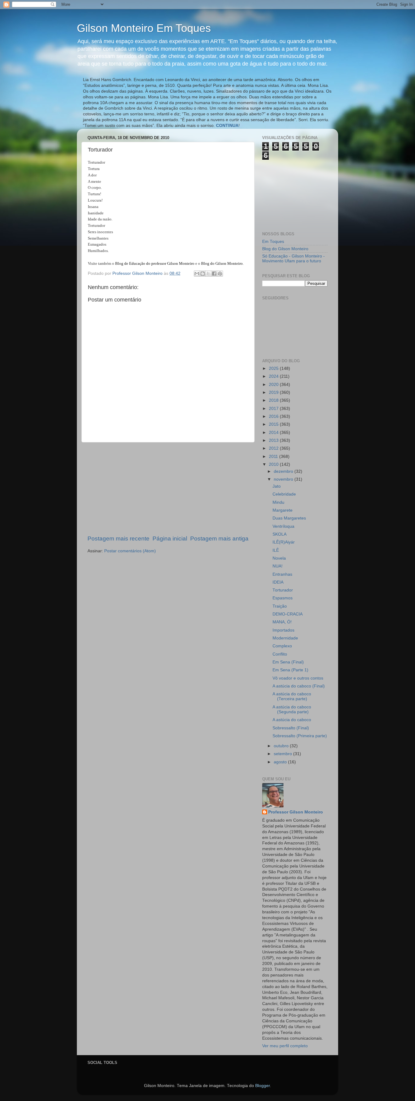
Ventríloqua (283, 526)
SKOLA (279, 534)
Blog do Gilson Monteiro (285, 249)
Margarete (283, 510)
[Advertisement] (168, 489)
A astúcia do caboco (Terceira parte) (292, 696)
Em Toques (273, 241)
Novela (279, 558)
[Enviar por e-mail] (197, 274)
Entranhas (282, 574)
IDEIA (278, 582)
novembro (284, 479)
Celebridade (284, 494)
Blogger (262, 1085)
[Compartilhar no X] (208, 274)
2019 (274, 392)
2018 (274, 400)
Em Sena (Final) (288, 662)
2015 (274, 424)
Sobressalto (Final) (291, 728)
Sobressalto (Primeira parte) (300, 736)
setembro (283, 754)
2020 (274, 384)
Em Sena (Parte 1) (290, 670)
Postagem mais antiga (219, 538)
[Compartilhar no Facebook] (214, 274)
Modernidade (285, 638)
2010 (274, 464)
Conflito (280, 654)
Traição (280, 606)
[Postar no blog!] (203, 274)
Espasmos (283, 598)
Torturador (283, 590)
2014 (274, 432)
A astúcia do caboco (292, 720)
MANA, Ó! (282, 622)
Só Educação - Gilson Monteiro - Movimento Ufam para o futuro (293, 258)
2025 (274, 368)
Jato (277, 486)
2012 (274, 448)
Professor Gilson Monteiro (295, 812)
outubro (282, 746)
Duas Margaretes (289, 518)
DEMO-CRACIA (288, 614)
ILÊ (276, 550)
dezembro (284, 471)
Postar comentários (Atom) (130, 551)
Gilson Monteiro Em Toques (144, 28)
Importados (283, 630)
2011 (274, 456)
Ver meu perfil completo (285, 1046)
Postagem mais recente (118, 538)
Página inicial (170, 538)
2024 (274, 376)
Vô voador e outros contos (298, 678)
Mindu (278, 502)
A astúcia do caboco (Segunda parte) (292, 709)
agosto (281, 762)
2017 (274, 408)
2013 (274, 440)
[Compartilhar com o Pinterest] (220, 274)
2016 (274, 416)
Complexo (282, 646)
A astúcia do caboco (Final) (299, 686)
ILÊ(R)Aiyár (284, 542)
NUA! (278, 566)
